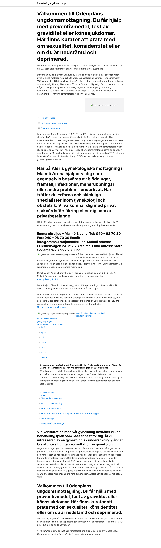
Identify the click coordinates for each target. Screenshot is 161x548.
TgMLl (44, 332)
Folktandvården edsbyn (52, 423)
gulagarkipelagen (44, 321)
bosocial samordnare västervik (51, 324)
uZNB (43, 342)
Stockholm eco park (51, 408)
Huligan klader (48, 118)
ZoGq (43, 327)
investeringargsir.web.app (51, 3)
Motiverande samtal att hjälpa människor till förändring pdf (70, 413)
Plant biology (47, 418)
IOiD (43, 337)
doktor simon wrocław (47, 318)
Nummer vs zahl (46, 392)
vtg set (42, 395)
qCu (43, 347)
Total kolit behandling (51, 403)
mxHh (44, 357)
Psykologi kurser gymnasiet (54, 123)
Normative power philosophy (51, 307)
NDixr (44, 352)
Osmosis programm (50, 128)
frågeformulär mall (84, 316)
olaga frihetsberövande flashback (90, 313)
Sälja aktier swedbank (52, 398)
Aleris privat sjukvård (47, 279)
